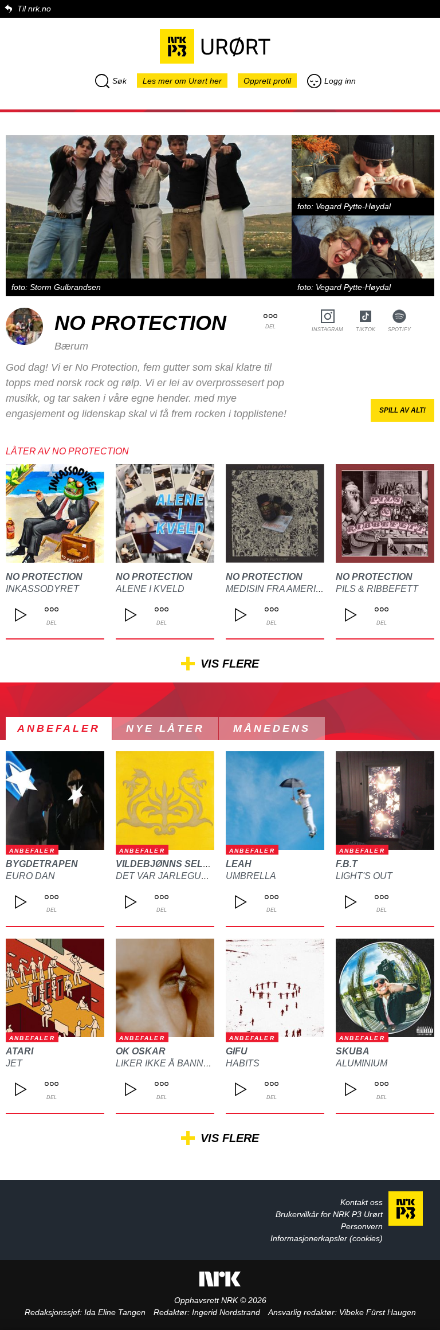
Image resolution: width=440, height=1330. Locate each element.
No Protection (44, 577)
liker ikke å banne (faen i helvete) (204, 1063)
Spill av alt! (402, 410)
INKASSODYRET (42, 589)
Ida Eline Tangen (115, 1312)
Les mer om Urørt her (182, 80)
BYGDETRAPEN (42, 864)
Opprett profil (267, 80)
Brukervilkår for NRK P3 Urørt (329, 1214)
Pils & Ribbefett (377, 589)
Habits (243, 1063)
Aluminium (361, 1063)
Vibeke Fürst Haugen (377, 1312)
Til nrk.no (34, 8)
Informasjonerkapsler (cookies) (326, 1238)
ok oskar (141, 1051)
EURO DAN (30, 876)
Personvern (362, 1226)
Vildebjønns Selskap (172, 864)
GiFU (236, 1051)
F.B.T (347, 864)
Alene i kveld (150, 589)
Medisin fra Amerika (277, 589)
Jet (14, 1063)
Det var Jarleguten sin (177, 876)
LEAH (239, 864)
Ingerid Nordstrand (226, 1312)
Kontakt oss (361, 1202)
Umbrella (251, 876)
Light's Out (364, 876)
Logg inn (340, 80)
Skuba (353, 1051)
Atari (19, 1051)
